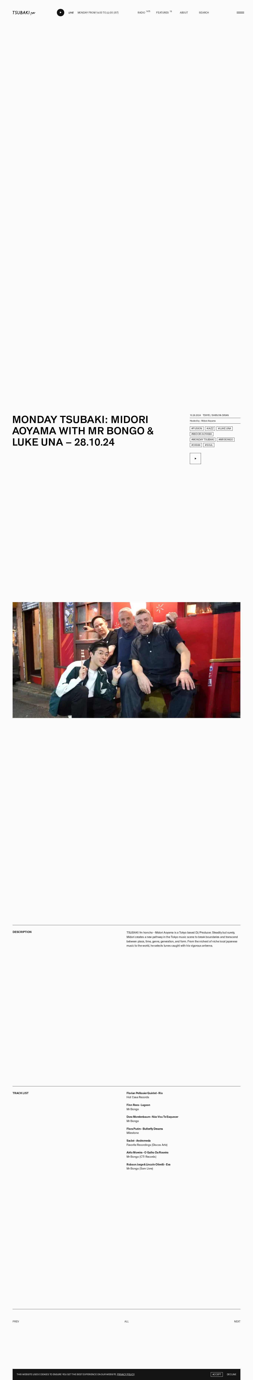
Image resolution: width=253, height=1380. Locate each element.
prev (16, 1321)
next (237, 1321)
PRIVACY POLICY (125, 1374)
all (126, 1321)
